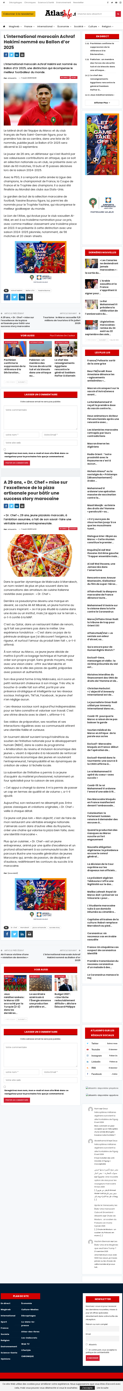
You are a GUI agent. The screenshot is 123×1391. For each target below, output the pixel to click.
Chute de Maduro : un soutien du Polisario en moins (105, 1219)
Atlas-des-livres (30, 1331)
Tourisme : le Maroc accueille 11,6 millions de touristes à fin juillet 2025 (61, 320)
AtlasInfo (92, 1344)
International (44, 26)
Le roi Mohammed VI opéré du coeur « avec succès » (100, 774)
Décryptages (15, 2)
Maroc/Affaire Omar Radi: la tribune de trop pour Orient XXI (102, 622)
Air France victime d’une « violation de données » (15, 956)
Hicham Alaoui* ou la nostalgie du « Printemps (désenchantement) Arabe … (102, 476)
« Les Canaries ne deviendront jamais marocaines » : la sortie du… (101, 266)
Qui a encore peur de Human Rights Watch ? (101, 648)
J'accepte (87, 1387)
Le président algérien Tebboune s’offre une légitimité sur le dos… (100, 881)
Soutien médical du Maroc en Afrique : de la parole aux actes (101, 733)
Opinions (5, 1358)
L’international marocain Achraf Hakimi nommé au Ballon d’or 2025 (61, 957)
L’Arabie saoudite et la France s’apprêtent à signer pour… (101, 287)
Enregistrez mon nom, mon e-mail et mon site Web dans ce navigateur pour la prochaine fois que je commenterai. (36, 455)
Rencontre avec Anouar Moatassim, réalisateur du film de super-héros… (102, 581)
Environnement (63, 2)
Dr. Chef (14, 927)
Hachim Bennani (102, 1241)
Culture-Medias (30, 1309)
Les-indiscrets (29, 1337)
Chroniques (30, 2)
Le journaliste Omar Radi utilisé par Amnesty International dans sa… (102, 705)
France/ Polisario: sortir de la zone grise (101, 362)
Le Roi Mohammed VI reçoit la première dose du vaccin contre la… (101, 405)
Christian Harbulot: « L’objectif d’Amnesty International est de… (100, 691)
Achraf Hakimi (16, 290)
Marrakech (24, 927)
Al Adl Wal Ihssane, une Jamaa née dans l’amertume (101, 567)
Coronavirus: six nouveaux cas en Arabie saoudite (101, 936)
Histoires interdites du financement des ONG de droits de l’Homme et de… (102, 677)
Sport (73, 77)
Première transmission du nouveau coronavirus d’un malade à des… (102, 964)
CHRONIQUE (27, 1356)
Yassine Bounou (44, 290)
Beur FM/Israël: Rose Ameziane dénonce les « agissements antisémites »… (100, 376)
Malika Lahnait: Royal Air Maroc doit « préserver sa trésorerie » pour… (102, 895)
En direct (65, 77)
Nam (96, 1108)
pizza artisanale (39, 927)
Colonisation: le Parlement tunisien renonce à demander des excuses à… (102, 817)
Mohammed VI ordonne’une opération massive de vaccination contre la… (101, 493)
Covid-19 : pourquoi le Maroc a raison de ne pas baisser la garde (102, 719)
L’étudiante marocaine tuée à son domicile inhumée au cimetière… (101, 908)
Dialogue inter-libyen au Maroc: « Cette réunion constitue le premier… (102, 539)
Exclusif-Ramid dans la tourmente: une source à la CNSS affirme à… (102, 761)
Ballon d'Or (30, 290)
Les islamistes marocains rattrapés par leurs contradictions (102, 433)
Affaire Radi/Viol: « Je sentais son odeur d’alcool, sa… (100, 636)
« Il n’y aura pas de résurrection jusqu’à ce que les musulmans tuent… (101, 524)
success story (54, 927)
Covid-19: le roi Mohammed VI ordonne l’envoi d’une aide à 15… (101, 788)
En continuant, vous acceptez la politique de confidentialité (101, 1351)
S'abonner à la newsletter (18, 14)
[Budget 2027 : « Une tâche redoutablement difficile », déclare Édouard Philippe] (66, 983)
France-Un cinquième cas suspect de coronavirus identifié (103, 950)
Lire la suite (102, 1388)
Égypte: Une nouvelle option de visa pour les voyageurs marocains (106, 1180)
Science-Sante (9, 1352)
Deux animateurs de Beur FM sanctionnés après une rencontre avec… (103, 419)
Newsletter (78, 2)
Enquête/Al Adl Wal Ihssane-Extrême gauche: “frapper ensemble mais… (103, 553)
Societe (73, 528)
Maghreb (14, 26)
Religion (106, 26)
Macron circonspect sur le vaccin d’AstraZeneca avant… (103, 391)
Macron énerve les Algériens (98, 445)
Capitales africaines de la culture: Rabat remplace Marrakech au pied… (103, 922)
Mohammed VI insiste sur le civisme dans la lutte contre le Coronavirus (102, 608)
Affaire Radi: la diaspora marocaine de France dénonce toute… (102, 594)
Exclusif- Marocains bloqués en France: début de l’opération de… (102, 747)
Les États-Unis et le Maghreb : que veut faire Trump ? (106, 1245)
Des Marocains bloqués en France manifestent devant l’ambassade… (101, 802)
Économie (63, 26)
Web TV (25, 1344)
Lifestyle (26, 1350)
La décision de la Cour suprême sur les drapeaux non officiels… (102, 867)
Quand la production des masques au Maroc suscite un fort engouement (102, 834)
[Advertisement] (102, 1004)
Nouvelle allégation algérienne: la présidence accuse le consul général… (102, 851)
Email (88, 1334)
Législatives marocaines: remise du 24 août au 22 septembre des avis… (100, 328)
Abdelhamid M (101, 1140)
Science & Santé (46, 2)
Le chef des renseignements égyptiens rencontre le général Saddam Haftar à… (102, 82)
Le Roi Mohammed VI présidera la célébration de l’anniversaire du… (101, 307)
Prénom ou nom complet (97, 1324)
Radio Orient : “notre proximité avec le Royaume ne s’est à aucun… (99, 459)
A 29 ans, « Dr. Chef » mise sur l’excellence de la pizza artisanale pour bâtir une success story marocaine (17, 322)
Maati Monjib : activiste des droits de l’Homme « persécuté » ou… (101, 508)
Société (78, 26)
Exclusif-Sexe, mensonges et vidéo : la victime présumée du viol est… (102, 662)
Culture (92, 26)
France (28, 26)
